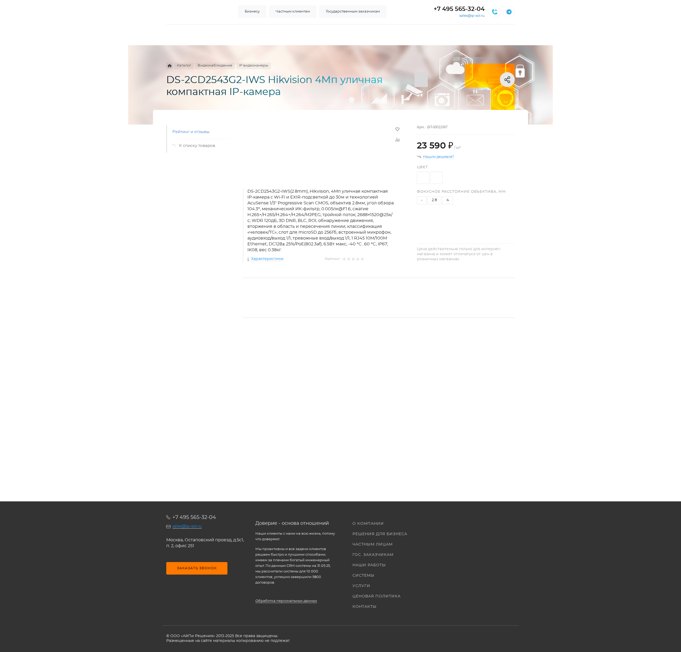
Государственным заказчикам (353, 11)
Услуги (361, 586)
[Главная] (169, 66)
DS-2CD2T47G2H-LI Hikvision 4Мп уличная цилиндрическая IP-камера (315, 406)
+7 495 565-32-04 (459, 9)
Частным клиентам (293, 11)
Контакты (364, 607)
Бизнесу (252, 11)
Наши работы (369, 565)
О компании (368, 524)
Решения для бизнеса (379, 534)
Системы (363, 575)
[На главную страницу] (196, 12)
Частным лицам (372, 544)
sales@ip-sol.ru (472, 16)
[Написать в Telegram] (509, 12)
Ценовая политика (376, 596)
